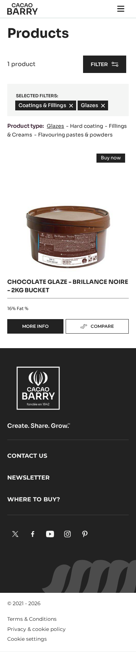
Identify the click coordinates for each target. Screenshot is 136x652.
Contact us (27, 455)
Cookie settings (27, 639)
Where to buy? (33, 499)
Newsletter (28, 477)
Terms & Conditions (32, 619)
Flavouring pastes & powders (75, 134)
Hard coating (86, 126)
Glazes (55, 126)
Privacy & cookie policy (36, 629)
